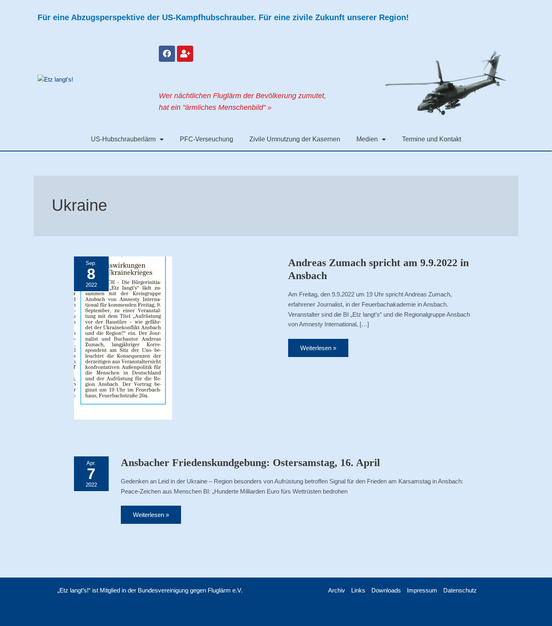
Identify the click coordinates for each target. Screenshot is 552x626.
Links (358, 590)
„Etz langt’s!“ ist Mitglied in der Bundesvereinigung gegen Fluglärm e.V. (149, 590)
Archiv (336, 590)
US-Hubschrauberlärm (123, 139)
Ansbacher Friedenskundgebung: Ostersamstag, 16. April (250, 462)
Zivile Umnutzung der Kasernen (294, 139)
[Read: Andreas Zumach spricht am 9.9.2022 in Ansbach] (123, 337)
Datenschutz (460, 590)
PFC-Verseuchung (206, 139)
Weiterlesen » (318, 345)
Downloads (386, 590)
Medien (367, 139)
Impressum (422, 590)
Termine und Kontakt (431, 139)
